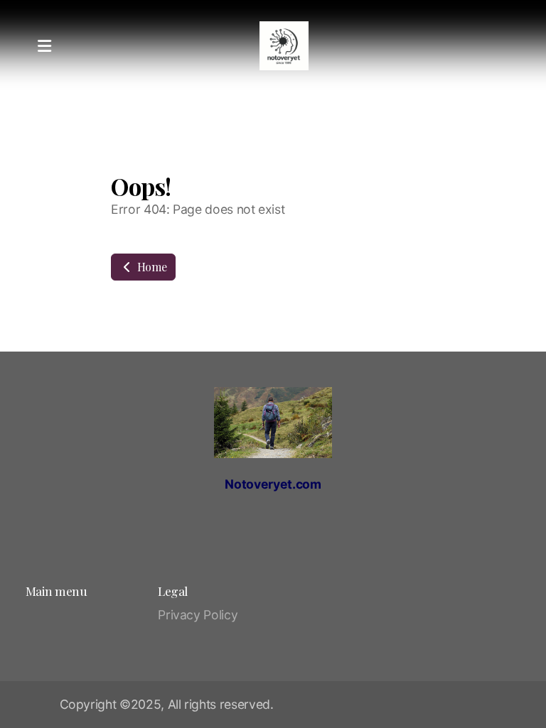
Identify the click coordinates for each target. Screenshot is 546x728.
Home (150, 266)
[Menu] (44, 46)
